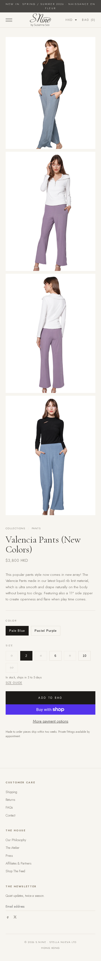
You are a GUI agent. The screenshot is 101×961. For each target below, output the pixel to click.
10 (85, 656)
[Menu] (9, 20)
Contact (10, 815)
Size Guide (14, 683)
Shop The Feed (15, 871)
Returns (10, 799)
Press (9, 855)
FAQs (9, 807)
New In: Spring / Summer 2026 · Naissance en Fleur (50, 6)
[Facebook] (7, 917)
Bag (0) (88, 20)
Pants (36, 528)
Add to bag (50, 698)
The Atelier (12, 847)
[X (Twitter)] (15, 917)
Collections (15, 528)
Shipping (11, 792)
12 (12, 667)
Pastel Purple (46, 630)
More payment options (50, 721)
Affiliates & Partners (18, 863)
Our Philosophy (16, 840)
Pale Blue (17, 630)
